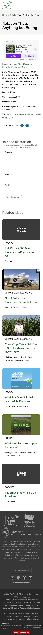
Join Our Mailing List (21, 570)
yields (13, 118)
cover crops (12, 114)
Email (7, 185)
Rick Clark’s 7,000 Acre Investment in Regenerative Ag (20, 252)
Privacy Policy (29, 602)
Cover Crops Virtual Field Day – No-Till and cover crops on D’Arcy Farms (21, 348)
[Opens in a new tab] (21, 532)
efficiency (31, 114)
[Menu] (38, 5)
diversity (22, 114)
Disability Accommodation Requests (26, 608)
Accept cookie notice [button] (21, 632)
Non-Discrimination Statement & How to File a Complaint (21, 605)
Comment (9, 152)
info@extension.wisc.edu (12, 602)
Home (5, 15)
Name (7, 174)
